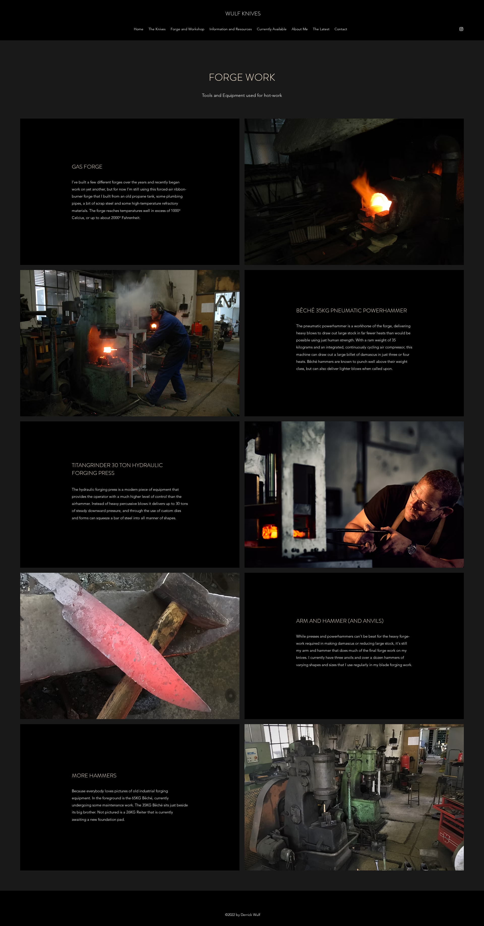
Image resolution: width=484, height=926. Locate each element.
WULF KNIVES (243, 13)
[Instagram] (461, 29)
